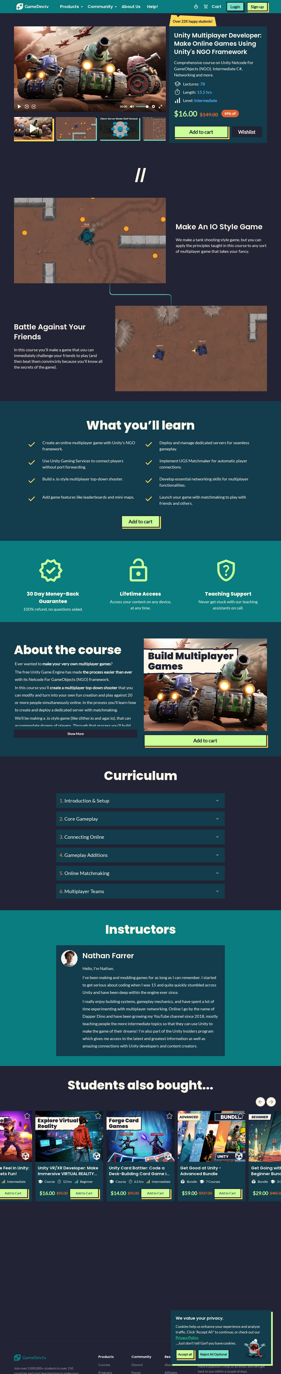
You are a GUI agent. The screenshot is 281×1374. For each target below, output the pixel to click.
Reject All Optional (213, 1354)
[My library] (196, 6)
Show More (75, 734)
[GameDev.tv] (32, 6)
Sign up (257, 6)
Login (235, 6)
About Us (131, 6)
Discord (137, 1365)
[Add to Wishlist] (169, 1116)
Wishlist (246, 132)
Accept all (185, 1354)
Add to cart (201, 132)
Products (69, 6)
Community (100, 6)
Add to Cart (155, 1193)
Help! (152, 6)
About (169, 1365)
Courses (104, 1365)
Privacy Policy (187, 1337)
